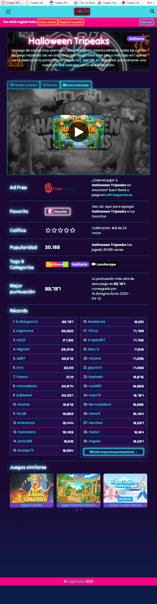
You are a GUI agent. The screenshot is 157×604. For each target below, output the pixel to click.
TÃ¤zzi (93, 330)
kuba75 (95, 395)
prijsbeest (24, 395)
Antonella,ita (27, 386)
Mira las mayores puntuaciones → (113, 452)
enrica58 (25, 441)
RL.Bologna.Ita (27, 321)
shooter (24, 404)
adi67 (21, 358)
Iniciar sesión (47, 22)
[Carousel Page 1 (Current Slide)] (76, 510)
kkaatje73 (25, 450)
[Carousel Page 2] (80, 510)
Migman (23, 349)
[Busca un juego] (152, 11)
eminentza (26, 422)
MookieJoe (96, 321)
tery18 (21, 413)
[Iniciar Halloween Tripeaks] (78, 132)
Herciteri (96, 422)
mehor (94, 432)
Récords (146, 22)
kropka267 (96, 340)
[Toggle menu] (8, 12)
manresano (26, 432)
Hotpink (95, 358)
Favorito (60, 212)
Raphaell (96, 376)
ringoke (95, 441)
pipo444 (95, 367)
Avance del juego (77, 85)
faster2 (94, 413)
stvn (20, 367)
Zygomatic (76, 581)
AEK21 (20, 340)
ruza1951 (95, 386)
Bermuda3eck (100, 404)
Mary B (93, 349)
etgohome (24, 330)
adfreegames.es (119, 195)
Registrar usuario (71, 22)
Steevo (22, 376)
